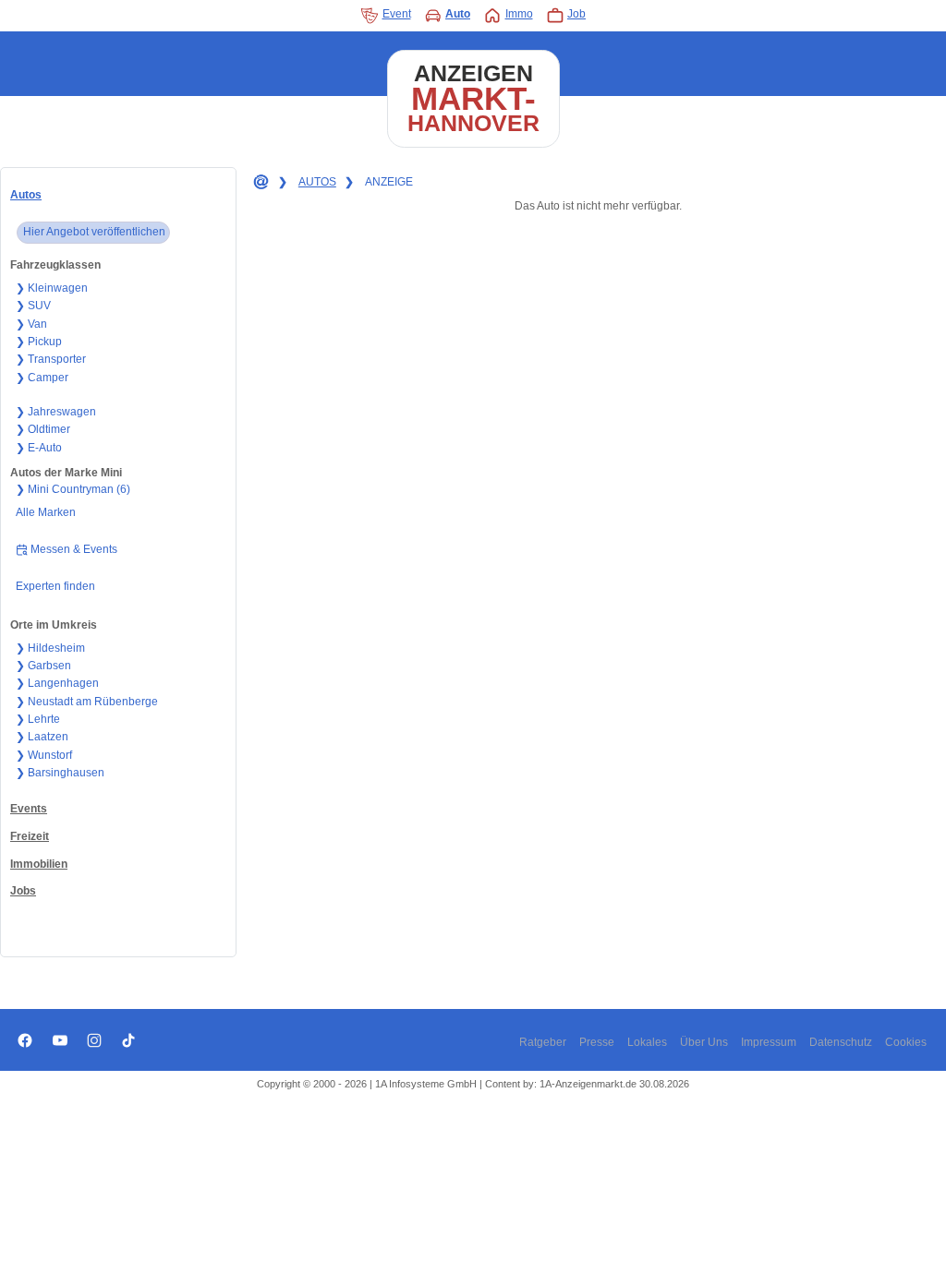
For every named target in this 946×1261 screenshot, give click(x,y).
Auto (457, 13)
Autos (26, 194)
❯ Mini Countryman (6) (73, 489)
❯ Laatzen (42, 736)
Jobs (23, 890)
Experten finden (55, 586)
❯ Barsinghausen (60, 772)
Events (28, 808)
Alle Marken (46, 512)
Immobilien (38, 864)
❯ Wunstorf (44, 755)
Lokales (647, 1042)
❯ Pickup (39, 341)
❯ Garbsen (43, 665)
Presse (596, 1042)
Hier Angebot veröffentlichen (94, 231)
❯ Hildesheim (50, 648)
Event (396, 13)
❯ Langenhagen (57, 683)
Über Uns (704, 1042)
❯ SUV (33, 305)
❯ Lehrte (38, 719)
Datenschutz (840, 1042)
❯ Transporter (51, 359)
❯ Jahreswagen (56, 411)
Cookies (906, 1042)
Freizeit (29, 836)
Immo (519, 13)
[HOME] (259, 183)
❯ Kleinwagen (52, 288)
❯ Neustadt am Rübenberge (87, 701)
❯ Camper (42, 377)
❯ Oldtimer (43, 429)
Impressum (768, 1042)
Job (576, 13)
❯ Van (31, 324)
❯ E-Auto (39, 447)
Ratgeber (542, 1042)
